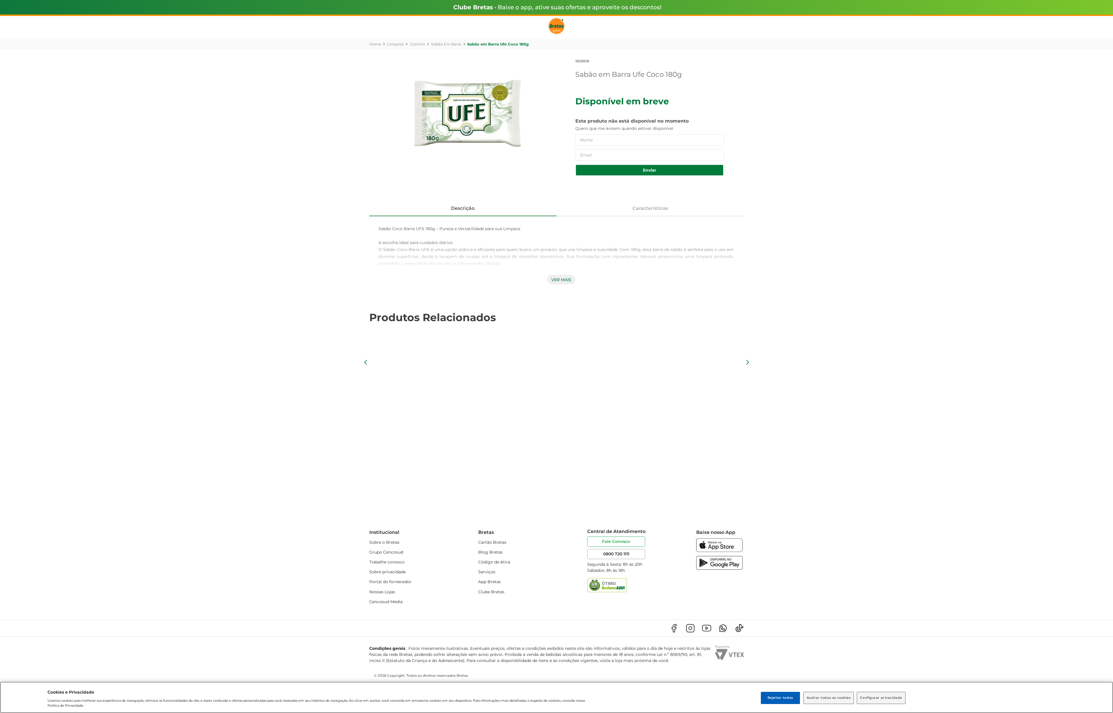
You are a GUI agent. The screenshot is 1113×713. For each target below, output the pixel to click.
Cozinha (417, 44)
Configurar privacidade (881, 698)
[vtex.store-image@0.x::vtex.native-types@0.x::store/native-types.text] (674, 628)
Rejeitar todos (780, 698)
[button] (365, 362)
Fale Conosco (616, 541)
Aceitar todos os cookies (829, 698)
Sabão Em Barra (446, 44)
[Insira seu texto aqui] (719, 550)
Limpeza (395, 44)
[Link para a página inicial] (375, 44)
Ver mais (561, 279)
